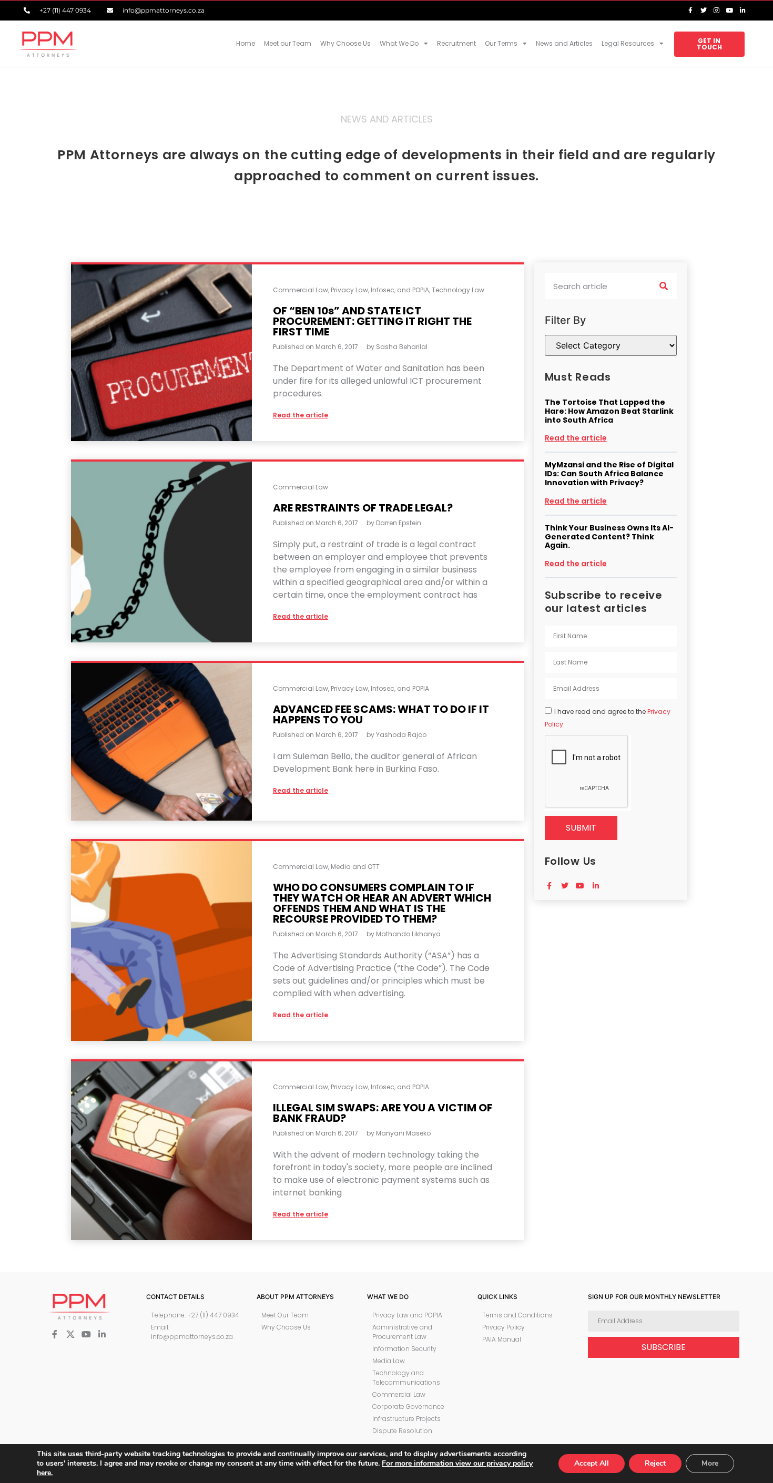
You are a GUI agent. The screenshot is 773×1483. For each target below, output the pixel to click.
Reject (655, 1463)
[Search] (663, 286)
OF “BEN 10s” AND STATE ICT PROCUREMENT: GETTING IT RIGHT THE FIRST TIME (372, 321)
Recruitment (456, 43)
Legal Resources (628, 43)
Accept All (591, 1463)
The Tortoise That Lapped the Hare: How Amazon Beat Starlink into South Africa (609, 411)
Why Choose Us (345, 43)
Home (245, 43)
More (709, 1463)
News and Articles (564, 43)
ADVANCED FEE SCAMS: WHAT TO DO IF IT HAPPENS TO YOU (381, 714)
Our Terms (501, 43)
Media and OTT (355, 866)
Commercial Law (300, 289)
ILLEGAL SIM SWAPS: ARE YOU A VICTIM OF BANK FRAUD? (383, 1113)
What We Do (399, 43)
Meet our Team (287, 43)
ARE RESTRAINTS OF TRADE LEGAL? (363, 507)
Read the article (576, 438)
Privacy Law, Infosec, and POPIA (380, 289)
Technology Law (458, 289)
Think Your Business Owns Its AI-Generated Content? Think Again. (609, 537)
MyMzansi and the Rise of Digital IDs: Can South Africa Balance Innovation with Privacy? (609, 473)
